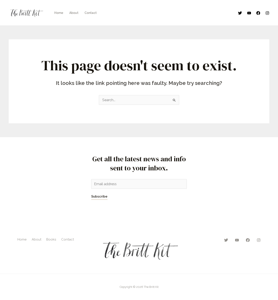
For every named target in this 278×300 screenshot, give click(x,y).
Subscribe (99, 196)
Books (51, 239)
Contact (90, 13)
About (73, 13)
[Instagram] (267, 13)
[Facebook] (258, 13)
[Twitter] (240, 13)
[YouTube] (249, 13)
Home (58, 13)
